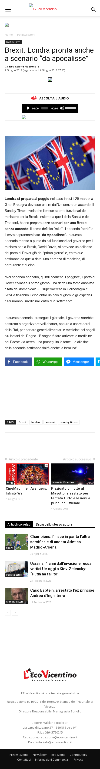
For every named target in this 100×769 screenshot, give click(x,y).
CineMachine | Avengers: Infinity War (26, 490)
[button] (93, 9)
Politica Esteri (26, 35)
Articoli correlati (18, 524)
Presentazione (19, 755)
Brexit (22, 422)
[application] (50, 108)
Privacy (78, 760)
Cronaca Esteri (14, 601)
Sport (9, 547)
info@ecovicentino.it (57, 742)
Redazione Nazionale (24, 66)
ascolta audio (28, 108)
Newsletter (40, 755)
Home (9, 35)
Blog (10, 482)
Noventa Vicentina (63, 482)
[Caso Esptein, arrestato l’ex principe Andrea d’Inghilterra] (16, 596)
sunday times (68, 422)
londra (35, 422)
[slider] (70, 108)
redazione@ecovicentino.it (58, 737)
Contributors (78, 755)
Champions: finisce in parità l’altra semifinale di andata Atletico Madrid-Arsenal (60, 541)
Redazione (58, 755)
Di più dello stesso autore (54, 524)
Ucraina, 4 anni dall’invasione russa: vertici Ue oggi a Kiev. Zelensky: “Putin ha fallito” (61, 568)
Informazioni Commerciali (52, 760)
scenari (50, 422)
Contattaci (24, 760)
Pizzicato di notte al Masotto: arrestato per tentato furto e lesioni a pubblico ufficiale (70, 495)
